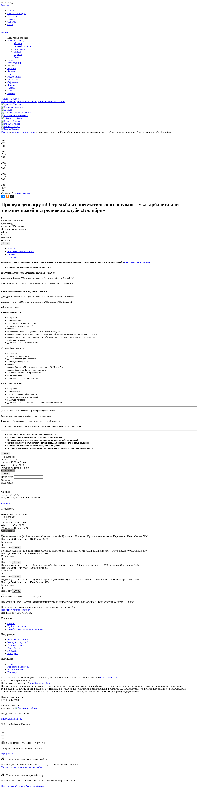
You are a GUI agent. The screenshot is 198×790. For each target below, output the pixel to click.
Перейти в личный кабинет (15, 610)
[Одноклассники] (7, 196)
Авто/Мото (13, 79)
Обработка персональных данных (25, 629)
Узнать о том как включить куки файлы (22, 767)
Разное (11, 93)
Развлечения (14, 76)
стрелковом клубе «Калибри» (137, 262)
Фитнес (11, 85)
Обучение (12, 82)
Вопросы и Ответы (17, 639)
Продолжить (8, 753)
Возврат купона (15, 645)
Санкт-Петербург (16, 13)
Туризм (11, 88)
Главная (5, 132)
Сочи (10, 24)
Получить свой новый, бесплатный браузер (24, 786)
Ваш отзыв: (7, 482)
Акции (15, 132)
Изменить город (15, 40)
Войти (10, 60)
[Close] (2, 534)
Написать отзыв (22, 193)
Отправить (7, 503)
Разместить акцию (55, 101)
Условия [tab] (11, 248)
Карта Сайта (14, 648)
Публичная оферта (17, 626)
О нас (10, 664)
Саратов (11, 21)
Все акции (12, 672)
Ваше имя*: (7, 477)
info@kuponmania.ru (40, 683)
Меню (4, 32)
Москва (11, 10)
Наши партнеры (15, 669)
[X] (12, 196)
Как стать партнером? (18, 666)
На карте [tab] (12, 254)
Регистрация (14, 63)
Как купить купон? (17, 642)
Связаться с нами (109, 677)
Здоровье (12, 71)
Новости (12, 650)
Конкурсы (12, 653)
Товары (11, 90)
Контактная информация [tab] (20, 251)
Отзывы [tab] (11, 257)
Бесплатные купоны (34, 101)
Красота (11, 68)
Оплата (11, 623)
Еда (9, 74)
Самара (11, 19)
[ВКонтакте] (3, 196)
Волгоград (13, 16)
